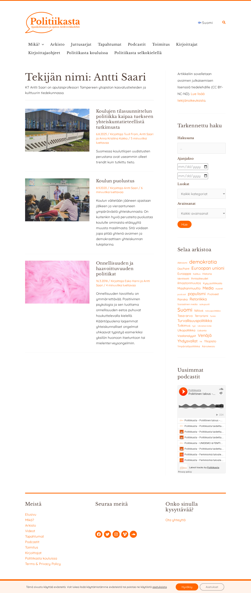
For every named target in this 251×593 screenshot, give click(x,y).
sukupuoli (204, 304)
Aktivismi (182, 262)
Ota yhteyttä (176, 520)
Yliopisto (210, 341)
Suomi (184, 309)
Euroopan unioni (207, 268)
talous (198, 310)
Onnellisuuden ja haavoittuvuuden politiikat (115, 269)
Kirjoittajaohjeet (44, 53)
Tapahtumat (110, 44)
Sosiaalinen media (187, 304)
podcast (181, 294)
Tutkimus (183, 325)
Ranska (182, 299)
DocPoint (183, 268)
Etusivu (30, 514)
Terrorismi (201, 316)
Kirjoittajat (187, 44)
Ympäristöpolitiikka (188, 346)
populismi (197, 293)
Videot (30, 531)
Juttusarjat (81, 44)
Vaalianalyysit (186, 336)
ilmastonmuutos (189, 283)
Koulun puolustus (115, 181)
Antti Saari (146, 134)
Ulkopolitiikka (186, 330)
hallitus (196, 273)
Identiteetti (183, 278)
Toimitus (161, 44)
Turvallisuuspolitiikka (194, 320)
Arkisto (57, 44)
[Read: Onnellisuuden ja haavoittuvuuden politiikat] (57, 282)
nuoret (219, 288)
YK (201, 341)
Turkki (213, 316)
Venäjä (205, 335)
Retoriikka (198, 299)
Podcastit (137, 44)
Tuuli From (131, 134)
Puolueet (213, 294)
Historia (207, 273)
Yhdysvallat (187, 341)
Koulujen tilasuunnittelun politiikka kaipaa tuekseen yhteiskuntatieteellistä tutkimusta (124, 119)
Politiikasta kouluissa (87, 53)
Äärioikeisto (208, 346)
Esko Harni (132, 281)
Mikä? (34, 44)
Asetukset (212, 587)
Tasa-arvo (185, 316)
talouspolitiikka (213, 310)
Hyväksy (187, 587)
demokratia (203, 262)
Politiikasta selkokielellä (138, 53)
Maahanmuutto (189, 288)
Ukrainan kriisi (204, 326)
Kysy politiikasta (212, 283)
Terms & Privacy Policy (43, 564)
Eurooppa (184, 274)
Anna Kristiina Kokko (113, 138)
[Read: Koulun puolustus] (57, 199)
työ (194, 326)
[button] (224, 23)
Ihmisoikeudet (199, 278)
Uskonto (201, 330)
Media (208, 288)
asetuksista (159, 587)
